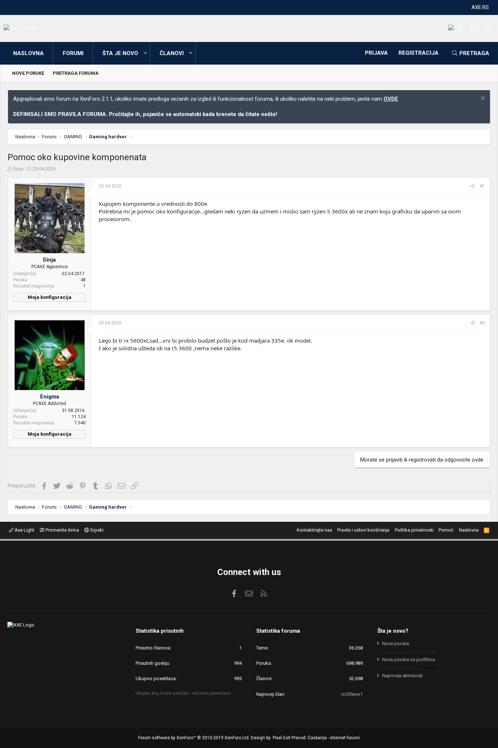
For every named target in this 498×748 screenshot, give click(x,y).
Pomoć (446, 530)
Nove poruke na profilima (408, 659)
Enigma (49, 396)
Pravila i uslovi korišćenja (363, 530)
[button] (145, 53)
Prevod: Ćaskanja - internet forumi (326, 737)
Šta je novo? (392, 631)
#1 (482, 186)
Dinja (18, 168)
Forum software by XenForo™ (194, 737)
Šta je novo (120, 53)
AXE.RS (480, 7)
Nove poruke (28, 73)
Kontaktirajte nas (314, 530)
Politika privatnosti (414, 530)
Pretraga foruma (75, 73)
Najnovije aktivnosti (402, 675)
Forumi (73, 53)
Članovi (172, 53)
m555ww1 (352, 694)
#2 (482, 322)
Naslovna (28, 53)
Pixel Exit (282, 737)
